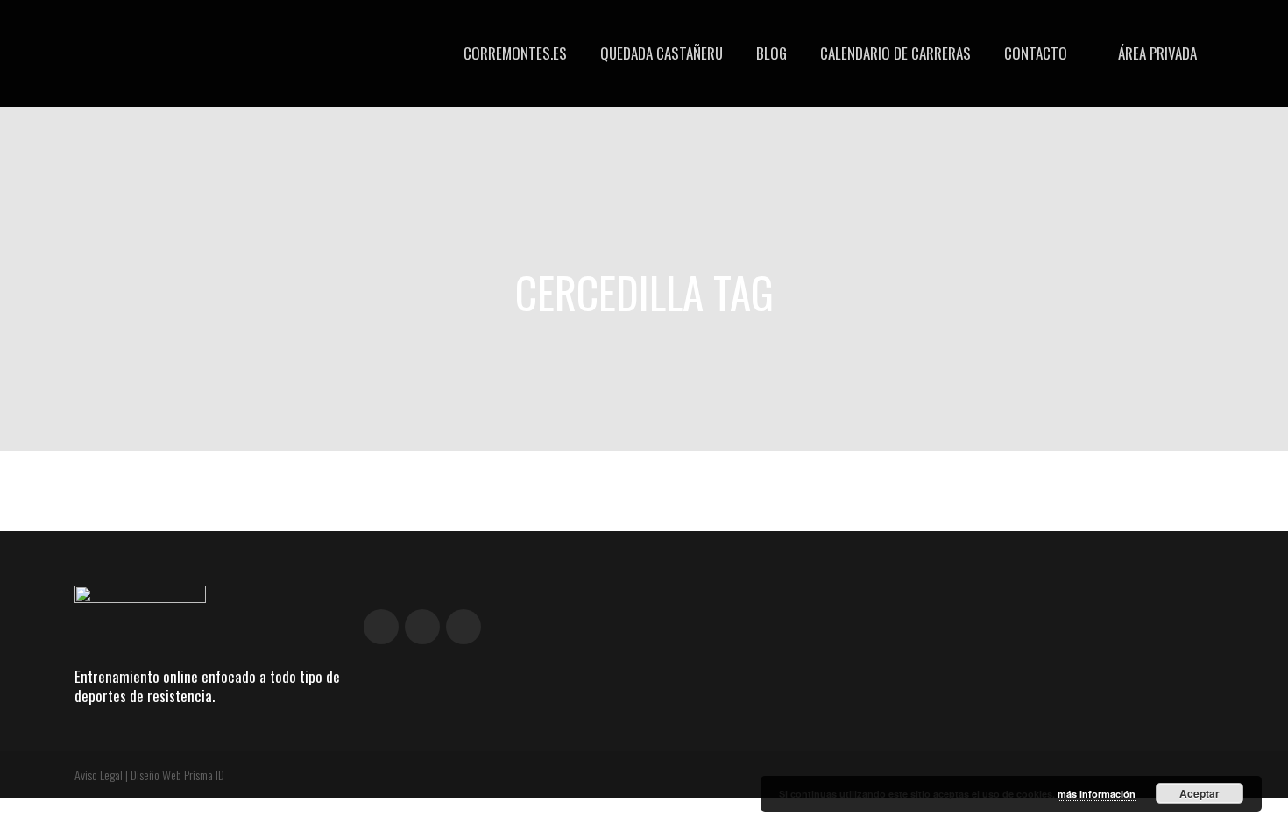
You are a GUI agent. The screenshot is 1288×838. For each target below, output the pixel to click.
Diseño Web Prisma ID (177, 774)
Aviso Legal (98, 774)
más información (1097, 793)
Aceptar (1199, 793)
